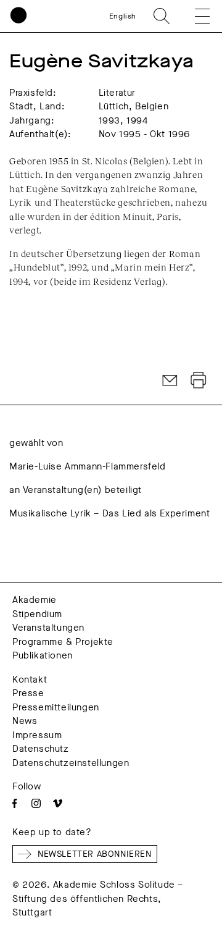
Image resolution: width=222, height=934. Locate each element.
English (122, 16)
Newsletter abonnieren (95, 854)
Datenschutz (40, 749)
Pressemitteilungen (55, 707)
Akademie (34, 600)
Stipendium (37, 614)
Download (198, 380)
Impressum (37, 735)
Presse (28, 693)
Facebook (14, 803)
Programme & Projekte (62, 642)
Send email (170, 380)
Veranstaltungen (48, 627)
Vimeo (57, 803)
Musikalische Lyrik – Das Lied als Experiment (109, 513)
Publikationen (42, 655)
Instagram (36, 803)
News (24, 721)
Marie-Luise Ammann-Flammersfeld (87, 466)
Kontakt (29, 679)
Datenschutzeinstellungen (70, 763)
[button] (194, 16)
